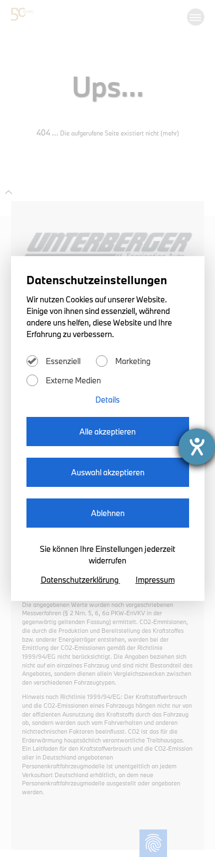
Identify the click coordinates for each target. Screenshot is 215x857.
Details (107, 399)
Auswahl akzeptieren (107, 472)
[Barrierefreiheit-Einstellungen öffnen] (197, 446)
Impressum (155, 579)
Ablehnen (108, 513)
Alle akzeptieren (107, 431)
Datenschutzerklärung (80, 579)
